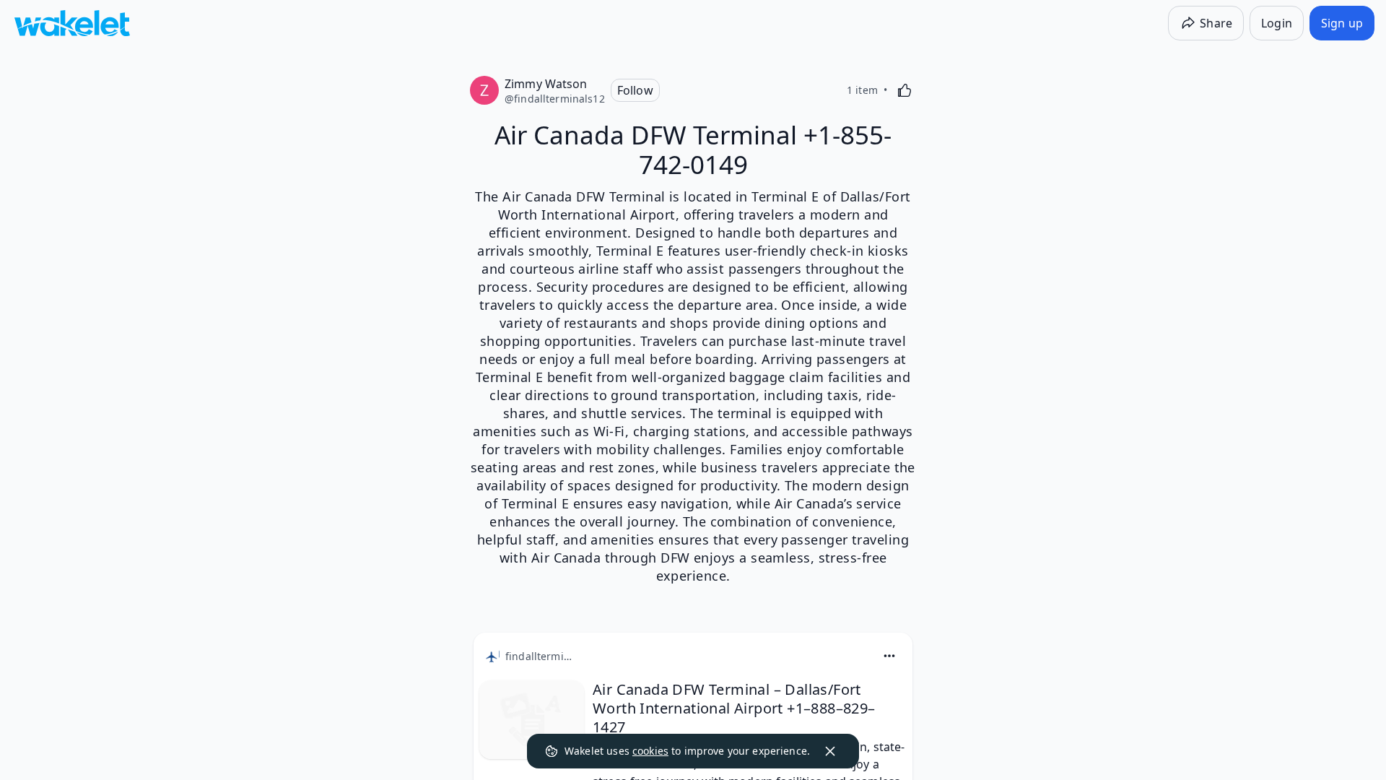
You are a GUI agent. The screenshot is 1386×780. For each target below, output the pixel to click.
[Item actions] (889, 655)
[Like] (904, 90)
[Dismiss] (830, 751)
